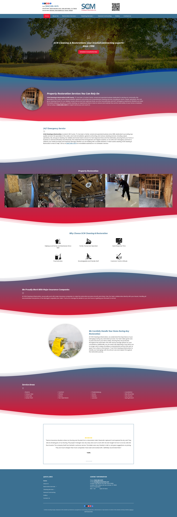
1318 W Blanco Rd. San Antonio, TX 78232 (63, 8)
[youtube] (47, 4)
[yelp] (49, 4)
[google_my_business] (50, 4)
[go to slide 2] (86, 461)
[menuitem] (47, 16)
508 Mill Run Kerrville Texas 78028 (61, 10)
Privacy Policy (90, 511)
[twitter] (45, 4)
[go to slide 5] (90, 461)
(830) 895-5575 (51, 6)
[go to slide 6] (91, 461)
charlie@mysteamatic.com (101, 482)
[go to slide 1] (85, 461)
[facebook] (43, 4)
